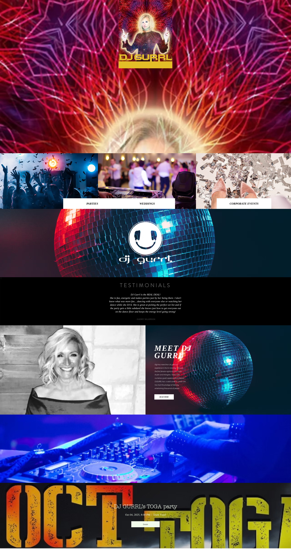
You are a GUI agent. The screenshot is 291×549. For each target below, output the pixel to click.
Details (145, 524)
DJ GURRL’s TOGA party (145, 506)
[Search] (198, 6)
